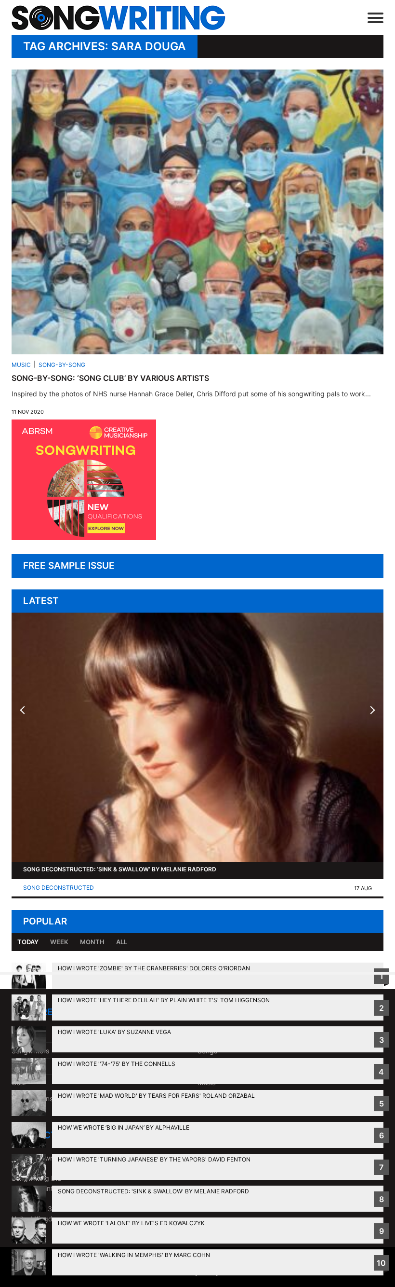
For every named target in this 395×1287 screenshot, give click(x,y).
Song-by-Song (62, 364)
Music (21, 364)
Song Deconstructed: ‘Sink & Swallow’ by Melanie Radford (119, 869)
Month (92, 942)
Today (28, 942)
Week (59, 942)
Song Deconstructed (58, 887)
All (121, 942)
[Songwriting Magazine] (132, 17)
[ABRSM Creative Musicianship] (84, 537)
